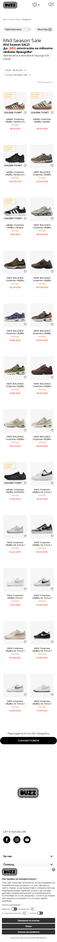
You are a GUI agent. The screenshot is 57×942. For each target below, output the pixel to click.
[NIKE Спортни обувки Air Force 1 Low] (42, 580)
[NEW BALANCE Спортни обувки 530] (15, 315)
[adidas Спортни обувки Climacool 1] (15, 156)
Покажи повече (28, 740)
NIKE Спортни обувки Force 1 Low (15, 598)
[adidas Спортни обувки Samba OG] (15, 103)
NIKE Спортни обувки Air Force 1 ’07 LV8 (42, 492)
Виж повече (28, 16)
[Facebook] (6, 839)
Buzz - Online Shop (11, 19)
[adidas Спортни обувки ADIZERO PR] (15, 474)
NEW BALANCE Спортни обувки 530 (15, 333)
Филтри (43, 29)
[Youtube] (27, 839)
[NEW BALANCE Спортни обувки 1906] (42, 156)
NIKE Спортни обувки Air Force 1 (15, 543)
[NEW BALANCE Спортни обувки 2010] (42, 262)
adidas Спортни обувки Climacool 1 (15, 173)
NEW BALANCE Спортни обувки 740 (42, 333)
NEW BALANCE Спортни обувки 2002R (15, 280)
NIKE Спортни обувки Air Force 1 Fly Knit (42, 545)
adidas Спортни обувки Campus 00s (15, 227)
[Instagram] (16, 839)
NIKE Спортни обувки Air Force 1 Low (42, 598)
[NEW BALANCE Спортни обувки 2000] (42, 209)
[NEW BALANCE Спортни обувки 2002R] (15, 262)
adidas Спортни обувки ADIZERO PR (15, 492)
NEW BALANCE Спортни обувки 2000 (42, 227)
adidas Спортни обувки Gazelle (42, 120)
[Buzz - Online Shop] (10, 5)
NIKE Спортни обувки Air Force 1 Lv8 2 (42, 651)
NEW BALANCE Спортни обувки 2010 (42, 280)
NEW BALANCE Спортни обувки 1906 (42, 174)
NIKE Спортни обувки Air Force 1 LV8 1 (15, 651)
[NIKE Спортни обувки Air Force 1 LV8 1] (15, 633)
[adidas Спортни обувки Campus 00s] (15, 209)
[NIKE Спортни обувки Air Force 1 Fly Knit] (42, 527)
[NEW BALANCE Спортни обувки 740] (42, 315)
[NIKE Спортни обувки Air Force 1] (15, 527)
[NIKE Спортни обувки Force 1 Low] (15, 580)
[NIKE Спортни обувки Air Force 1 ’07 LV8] (42, 474)
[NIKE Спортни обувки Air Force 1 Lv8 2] (42, 633)
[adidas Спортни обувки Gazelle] (42, 103)
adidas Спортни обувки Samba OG (15, 120)
